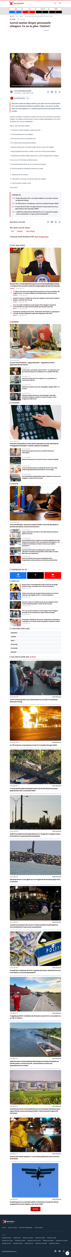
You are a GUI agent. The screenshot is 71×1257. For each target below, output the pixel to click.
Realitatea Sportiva (6, 1237)
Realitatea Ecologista (28, 1237)
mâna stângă (30, 231)
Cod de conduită (38, 1227)
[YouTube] (29, 12)
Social (15, 315)
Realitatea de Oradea (20, 1240)
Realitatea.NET (25, 91)
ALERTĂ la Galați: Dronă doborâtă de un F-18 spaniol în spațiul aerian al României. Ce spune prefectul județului (37, 213)
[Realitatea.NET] (16, 3)
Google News (43, 237)
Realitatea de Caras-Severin (34, 1240)
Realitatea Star (17, 1237)
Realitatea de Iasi (29, 1243)
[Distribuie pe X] (59, 91)
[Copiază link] (48, 91)
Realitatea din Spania (54, 1243)
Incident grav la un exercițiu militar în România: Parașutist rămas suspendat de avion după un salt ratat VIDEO (34, 1203)
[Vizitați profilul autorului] (11, 92)
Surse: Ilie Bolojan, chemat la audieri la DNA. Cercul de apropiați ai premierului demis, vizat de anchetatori (34, 526)
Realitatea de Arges (18, 1243)
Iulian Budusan (56, 697)
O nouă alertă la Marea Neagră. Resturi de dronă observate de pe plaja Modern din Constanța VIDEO (36, 208)
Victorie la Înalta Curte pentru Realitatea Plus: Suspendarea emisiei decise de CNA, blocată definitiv (39, 559)
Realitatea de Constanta (62, 1240)
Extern (15, 308)
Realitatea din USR (51, 1237)
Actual (21, 16)
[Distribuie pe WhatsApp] (55, 91)
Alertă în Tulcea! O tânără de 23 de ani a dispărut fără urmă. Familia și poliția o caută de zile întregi (40, 603)
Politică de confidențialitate (25, 1227)
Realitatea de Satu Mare (41, 1243)
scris (12, 231)
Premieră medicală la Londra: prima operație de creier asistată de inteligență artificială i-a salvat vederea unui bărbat (34, 445)
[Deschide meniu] (60, 3)
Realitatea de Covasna (7, 1240)
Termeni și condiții (12, 1227)
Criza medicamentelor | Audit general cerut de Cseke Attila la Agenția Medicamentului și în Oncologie (39, 468)
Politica (12, 288)
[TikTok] (55, 12)
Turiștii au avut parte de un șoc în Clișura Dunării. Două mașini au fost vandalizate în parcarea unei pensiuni (34, 926)
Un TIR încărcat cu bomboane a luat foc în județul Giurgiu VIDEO (37, 203)
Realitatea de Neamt (40, 1237)
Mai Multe (35, 1209)
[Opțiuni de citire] (67, 1253)
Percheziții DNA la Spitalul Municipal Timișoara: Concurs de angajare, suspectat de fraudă (41, 477)
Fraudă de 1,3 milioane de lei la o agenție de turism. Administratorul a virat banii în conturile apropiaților (35, 971)
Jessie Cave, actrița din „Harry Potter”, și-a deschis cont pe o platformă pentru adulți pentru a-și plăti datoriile (40, 371)
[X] (42, 12)
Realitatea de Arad (6, 1243)
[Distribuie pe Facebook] (52, 91)
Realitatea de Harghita (48, 1240)
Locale (15, 302)
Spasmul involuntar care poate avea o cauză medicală (40, 459)
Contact (4, 1227)
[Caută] (55, 3)
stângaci (20, 231)
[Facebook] (15, 12)
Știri (17, 16)
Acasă (13, 16)
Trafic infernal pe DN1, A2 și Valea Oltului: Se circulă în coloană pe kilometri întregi (37, 199)
